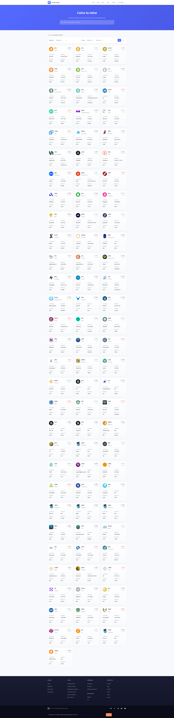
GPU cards (89, 686)
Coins (93, 2)
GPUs (98, 2)
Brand (108, 692)
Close (109, 715)
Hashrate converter (71, 686)
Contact (113, 2)
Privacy (108, 697)
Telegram (118, 708)
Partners (109, 689)
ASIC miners (89, 684)
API (88, 700)
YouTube (121, 708)
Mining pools (50, 692)
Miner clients (50, 689)
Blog (108, 686)
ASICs (103, 2)
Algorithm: (51, 40)
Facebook (114, 708)
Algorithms (50, 686)
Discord (125, 708)
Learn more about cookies (84, 715)
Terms (108, 695)
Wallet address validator (72, 689)
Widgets (89, 697)
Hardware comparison (92, 689)
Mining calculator (71, 684)
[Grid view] (119, 40)
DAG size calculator (71, 695)
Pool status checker (71, 692)
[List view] (123, 40)
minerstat (54, 2)
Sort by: (83, 40)
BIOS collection (70, 697)
